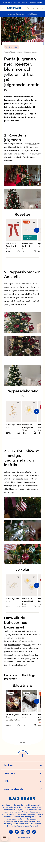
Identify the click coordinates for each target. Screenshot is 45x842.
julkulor (7, 475)
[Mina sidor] (33, 8)
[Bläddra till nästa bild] (36, 230)
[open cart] (42, 8)
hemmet (10, 819)
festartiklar (29, 823)
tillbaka (22, 742)
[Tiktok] (34, 832)
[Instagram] (22, 832)
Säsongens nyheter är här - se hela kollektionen (22, 14)
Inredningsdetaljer (31, 819)
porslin (27, 821)
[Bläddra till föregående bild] (8, 230)
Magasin (7, 52)
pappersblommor (11, 287)
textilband (16, 150)
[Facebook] (11, 832)
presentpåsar (35, 821)
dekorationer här (30, 655)
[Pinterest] (16, 832)
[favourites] (37, 8)
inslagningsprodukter (12, 823)
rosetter (32, 143)
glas (21, 821)
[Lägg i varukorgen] (18, 251)
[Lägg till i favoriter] (18, 222)
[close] (43, 13)
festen (20, 819)
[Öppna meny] (3, 8)
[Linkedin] (28, 832)
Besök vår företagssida (34, 2)
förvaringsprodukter (11, 821)
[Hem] (14, 8)
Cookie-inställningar (22, 837)
